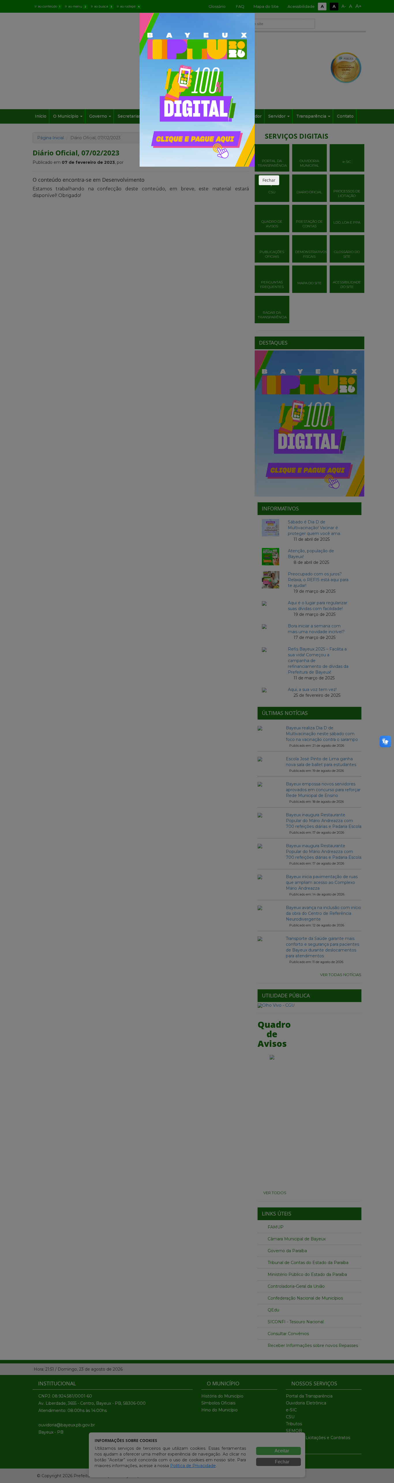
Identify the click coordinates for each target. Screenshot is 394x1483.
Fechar (268, 180)
